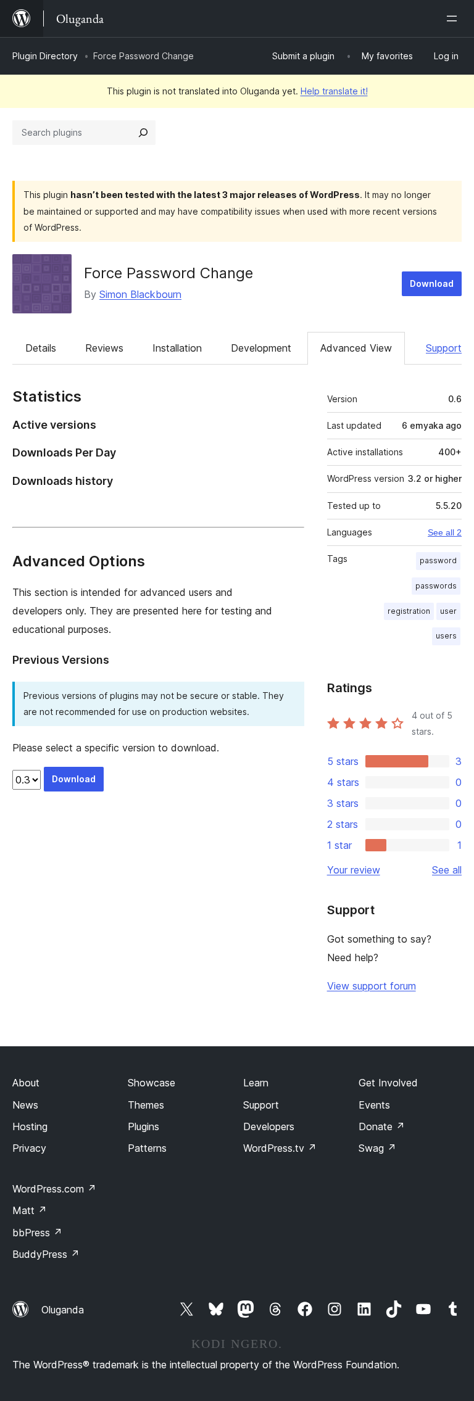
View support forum (371, 986)
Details (40, 348)
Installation (177, 348)
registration (409, 611)
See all (447, 870)
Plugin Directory (45, 56)
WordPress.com (54, 1189)
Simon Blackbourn (140, 294)
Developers (268, 1126)
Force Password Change (168, 273)
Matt (29, 1210)
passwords (436, 585)
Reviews (104, 348)
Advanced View (356, 348)
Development (261, 348)
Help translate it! (334, 91)
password (438, 560)
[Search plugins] (143, 132)
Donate (382, 1126)
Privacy (29, 1148)
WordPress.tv (280, 1148)
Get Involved (388, 1083)
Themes (146, 1105)
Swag (377, 1148)
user (448, 611)
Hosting (30, 1126)
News (25, 1105)
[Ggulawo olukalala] (454, 18)
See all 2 (445, 532)
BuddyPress (46, 1254)
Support (444, 348)
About (26, 1083)
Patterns (147, 1148)
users (446, 635)
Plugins (143, 1126)
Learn (255, 1083)
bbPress (37, 1232)
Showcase (151, 1083)
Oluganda (62, 1310)
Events (374, 1105)
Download (432, 283)
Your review (353, 870)
